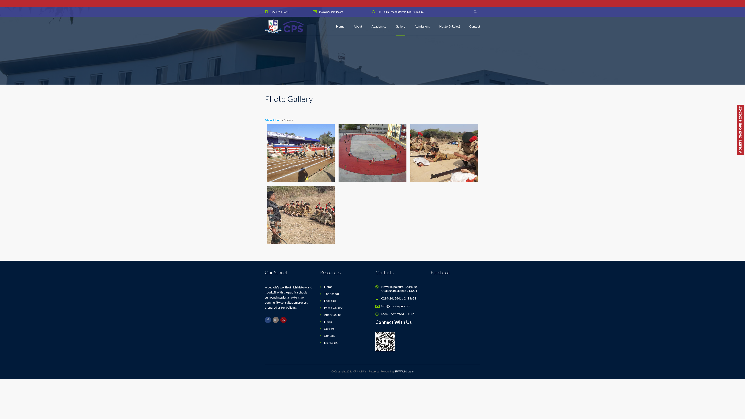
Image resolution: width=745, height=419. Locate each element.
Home (340, 26)
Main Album (273, 120)
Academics (379, 26)
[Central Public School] (284, 26)
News (328, 321)
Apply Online (332, 314)
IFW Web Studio (404, 371)
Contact (474, 26)
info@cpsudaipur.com (331, 11)
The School (331, 293)
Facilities (330, 300)
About (358, 26)
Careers (329, 328)
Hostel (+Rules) (449, 26)
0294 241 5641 (280, 11)
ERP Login (383, 11)
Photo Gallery (333, 307)
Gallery (400, 26)
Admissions (422, 26)
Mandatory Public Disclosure (407, 11)
